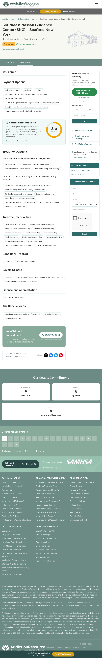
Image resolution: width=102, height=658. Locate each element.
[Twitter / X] (23, 464)
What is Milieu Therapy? (45, 516)
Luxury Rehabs (76, 509)
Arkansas (41, 451)
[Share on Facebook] (51, 355)
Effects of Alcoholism (10, 497)
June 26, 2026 (18, 49)
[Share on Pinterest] (61, 355)
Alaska (19, 451)
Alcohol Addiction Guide (12, 494)
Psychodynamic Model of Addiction (50, 520)
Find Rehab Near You (83, 131)
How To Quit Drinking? (11, 482)
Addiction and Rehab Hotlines (14, 538)
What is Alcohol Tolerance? (13, 501)
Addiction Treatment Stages (47, 486)
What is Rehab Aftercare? (12, 574)
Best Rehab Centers (83, 144)
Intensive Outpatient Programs (14, 564)
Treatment (25, 62)
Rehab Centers (23, 19)
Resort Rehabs (76, 512)
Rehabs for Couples (78, 490)
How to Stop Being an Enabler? (48, 509)
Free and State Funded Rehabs (82, 482)
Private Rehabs (76, 486)
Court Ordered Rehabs (79, 520)
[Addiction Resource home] (23, 648)
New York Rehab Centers (80, 170)
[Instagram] (31, 464)
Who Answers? (70, 11)
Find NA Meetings (43, 542)
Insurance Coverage (44, 557)
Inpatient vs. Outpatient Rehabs (14, 560)
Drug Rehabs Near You (11, 535)
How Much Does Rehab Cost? (14, 546)
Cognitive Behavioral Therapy (48, 512)
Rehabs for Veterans (78, 501)
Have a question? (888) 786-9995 (83, 91)
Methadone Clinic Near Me (46, 553)
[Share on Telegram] (56, 355)
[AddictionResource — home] (21, 4)
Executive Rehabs (77, 516)
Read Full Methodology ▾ (16, 141)
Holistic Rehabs (76, 505)
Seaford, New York (78, 175)
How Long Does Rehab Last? (13, 542)
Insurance (9, 62)
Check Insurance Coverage (82, 137)
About (85, 648)
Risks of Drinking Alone (11, 505)
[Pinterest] (35, 464)
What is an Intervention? (45, 494)
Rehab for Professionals (79, 494)
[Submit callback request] (84, 121)
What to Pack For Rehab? (12, 550)
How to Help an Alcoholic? (13, 486)
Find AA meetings (43, 535)
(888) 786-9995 (51, 11)
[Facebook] (27, 464)
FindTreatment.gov (51, 468)
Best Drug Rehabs (9, 531)
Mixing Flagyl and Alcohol (12, 512)
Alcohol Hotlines (8, 490)
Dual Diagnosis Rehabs (79, 497)
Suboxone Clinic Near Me (46, 550)
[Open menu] (96, 4)
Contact (76, 648)
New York (34, 19)
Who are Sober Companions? (48, 501)
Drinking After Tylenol (10, 516)
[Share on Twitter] (46, 355)
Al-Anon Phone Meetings (46, 538)
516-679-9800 (80, 158)
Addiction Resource (9, 19)
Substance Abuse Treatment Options (50, 482)
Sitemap (50, 648)
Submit (84, 234)
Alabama (7, 451)
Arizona (30, 451)
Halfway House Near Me (45, 505)
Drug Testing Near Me (44, 546)
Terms (59, 648)
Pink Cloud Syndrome (45, 497)
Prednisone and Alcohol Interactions (16, 520)
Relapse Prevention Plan (45, 561)
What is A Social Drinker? (12, 509)
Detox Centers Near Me (45, 531)
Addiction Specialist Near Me (47, 490)
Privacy (67, 648)
